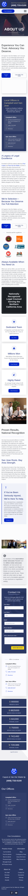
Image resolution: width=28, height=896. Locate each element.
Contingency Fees (21, 854)
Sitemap (21, 877)
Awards (7, 880)
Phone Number (8, 627)
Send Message (18, 647)
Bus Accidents (7, 857)
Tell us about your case (10, 635)
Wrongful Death (7, 862)
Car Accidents (7, 852)
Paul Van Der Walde (14, 165)
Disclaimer (21, 875)
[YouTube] (16, 892)
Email (5, 620)
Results (7, 877)
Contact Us (21, 872)
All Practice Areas (7, 864)
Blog (21, 852)
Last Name (7, 612)
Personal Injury (7, 859)
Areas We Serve (21, 857)
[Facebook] (12, 892)
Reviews (7, 875)
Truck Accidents (7, 854)
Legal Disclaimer (14, 752)
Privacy (21, 880)
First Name (7, 604)
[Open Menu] (25, 11)
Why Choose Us (21, 859)
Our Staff (7, 872)
